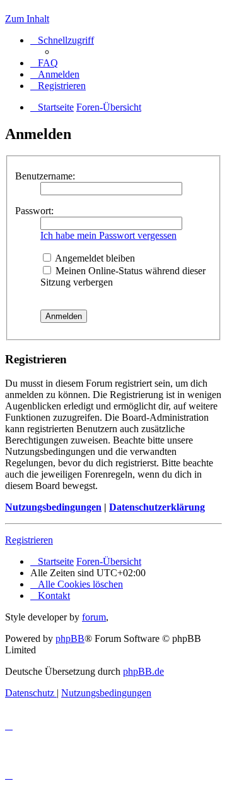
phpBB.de (143, 671)
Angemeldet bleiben (94, 258)
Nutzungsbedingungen (53, 507)
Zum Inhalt (27, 18)
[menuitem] (44, 62)
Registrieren (29, 540)
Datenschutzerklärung (157, 507)
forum (94, 617)
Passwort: (34, 210)
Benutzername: (45, 176)
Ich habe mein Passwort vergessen (108, 235)
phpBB (69, 638)
